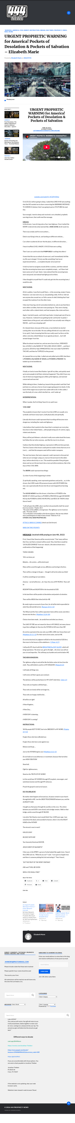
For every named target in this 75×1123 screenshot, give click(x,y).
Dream (42, 30)
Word (11, 32)
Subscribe (44, 971)
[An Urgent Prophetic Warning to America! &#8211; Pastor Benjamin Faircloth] (31, 914)
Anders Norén (15, 1110)
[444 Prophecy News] (37, 13)
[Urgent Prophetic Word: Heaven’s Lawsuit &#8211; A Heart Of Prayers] (63, 908)
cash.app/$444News (14, 1041)
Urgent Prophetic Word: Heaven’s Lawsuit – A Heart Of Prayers (62, 914)
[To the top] (69, 1103)
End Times (50, 30)
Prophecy (58, 30)
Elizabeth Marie (16, 58)
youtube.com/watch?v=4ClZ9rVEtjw (46, 197)
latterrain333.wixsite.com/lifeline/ (46, 130)
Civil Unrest (24, 30)
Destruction (35, 30)
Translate (53, 1006)
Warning (8, 30)
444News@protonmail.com (17, 962)
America (16, 30)
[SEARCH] (32, 995)
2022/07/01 (27, 58)
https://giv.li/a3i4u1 (14, 1056)
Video (64, 30)
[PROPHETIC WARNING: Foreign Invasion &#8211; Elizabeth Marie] (46, 908)
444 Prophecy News (19, 1107)
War (6, 32)
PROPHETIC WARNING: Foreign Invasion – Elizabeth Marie (46, 914)
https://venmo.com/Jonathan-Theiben (20, 1045)
